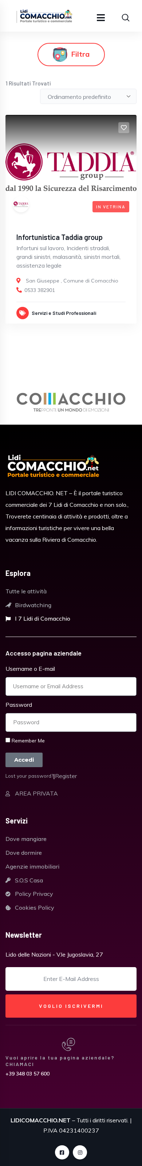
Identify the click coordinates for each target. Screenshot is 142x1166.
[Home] (53, 467)
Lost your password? (29, 776)
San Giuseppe (42, 280)
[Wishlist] (123, 127)
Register (66, 776)
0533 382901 (39, 290)
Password (18, 704)
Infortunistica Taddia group (59, 237)
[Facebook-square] (62, 1152)
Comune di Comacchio (90, 280)
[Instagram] (80, 1152)
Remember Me (27, 740)
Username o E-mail (30, 668)
